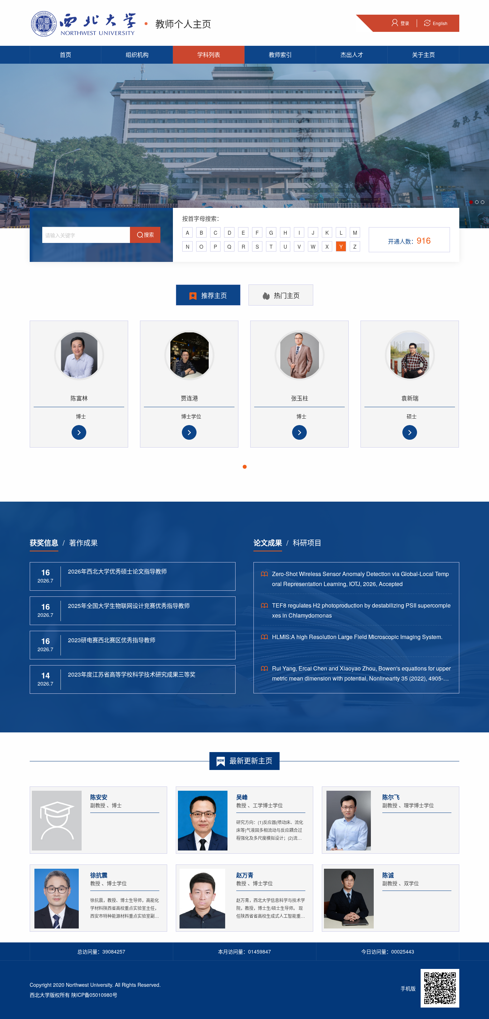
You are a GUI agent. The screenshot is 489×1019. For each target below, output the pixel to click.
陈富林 (79, 398)
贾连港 (189, 398)
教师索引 (280, 54)
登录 (405, 23)
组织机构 (137, 54)
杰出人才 (351, 54)
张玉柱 (299, 398)
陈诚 (388, 875)
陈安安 (98, 797)
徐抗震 (98, 875)
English (440, 23)
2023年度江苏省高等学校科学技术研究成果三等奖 (131, 674)
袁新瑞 (409, 398)
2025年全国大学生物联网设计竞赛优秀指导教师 (129, 605)
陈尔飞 (391, 797)
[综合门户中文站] (83, 22)
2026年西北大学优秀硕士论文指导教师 (117, 571)
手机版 (408, 988)
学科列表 (208, 54)
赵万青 (244, 875)
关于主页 (423, 54)
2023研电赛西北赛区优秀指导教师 (111, 640)
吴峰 (242, 797)
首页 (65, 54)
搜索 (149, 234)
